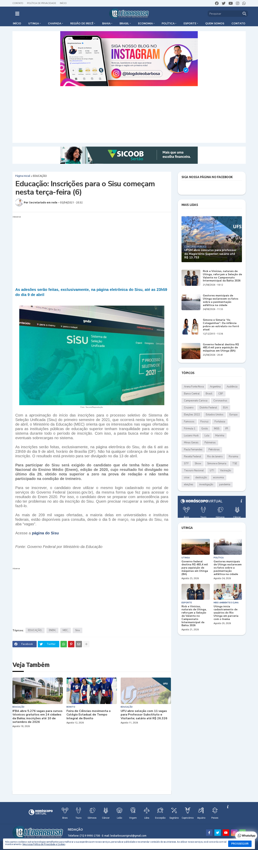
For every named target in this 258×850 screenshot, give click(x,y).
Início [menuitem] (17, 23)
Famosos (189, 421)
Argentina (215, 386)
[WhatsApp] (63, 644)
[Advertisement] (129, 114)
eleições (188, 484)
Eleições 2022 (192, 414)
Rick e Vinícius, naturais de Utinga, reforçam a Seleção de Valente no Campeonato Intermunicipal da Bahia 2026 (222, 276)
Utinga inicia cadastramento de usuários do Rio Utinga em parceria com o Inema (226, 613)
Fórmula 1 (189, 428)
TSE (234, 463)
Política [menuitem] (168, 23)
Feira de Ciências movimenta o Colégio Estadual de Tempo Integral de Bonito (88, 714)
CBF (220, 393)
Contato (17, 3)
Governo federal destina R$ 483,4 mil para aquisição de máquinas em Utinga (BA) (221, 347)
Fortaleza (220, 421)
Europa (233, 414)
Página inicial (22, 176)
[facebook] (217, 3)
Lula (207, 435)
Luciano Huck (191, 435)
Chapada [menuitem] (54, 23)
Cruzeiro (189, 407)
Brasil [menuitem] (124, 23)
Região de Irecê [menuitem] (81, 23)
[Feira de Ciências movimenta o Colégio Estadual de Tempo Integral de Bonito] (91, 691)
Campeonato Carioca (195, 400)
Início (63, 3)
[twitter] (224, 3)
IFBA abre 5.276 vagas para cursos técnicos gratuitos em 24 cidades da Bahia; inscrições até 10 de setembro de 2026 (37, 716)
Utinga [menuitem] (33, 23)
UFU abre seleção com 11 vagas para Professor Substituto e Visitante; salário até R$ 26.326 (144, 714)
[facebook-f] (209, 832)
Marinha (219, 435)
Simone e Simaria (216, 463)
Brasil (209, 393)
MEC (65, 630)
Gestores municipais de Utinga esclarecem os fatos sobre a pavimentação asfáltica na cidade (220, 300)
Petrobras (214, 449)
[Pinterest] (71, 644)
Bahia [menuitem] (106, 23)
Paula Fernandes (193, 449)
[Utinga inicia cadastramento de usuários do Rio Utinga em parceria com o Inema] (228, 592)
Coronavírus (220, 400)
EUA (225, 407)
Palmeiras (210, 442)
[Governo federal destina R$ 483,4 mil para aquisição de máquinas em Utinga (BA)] (191, 351)
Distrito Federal (208, 407)
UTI (212, 470)
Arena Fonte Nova (194, 386)
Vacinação (225, 470)
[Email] (79, 644)
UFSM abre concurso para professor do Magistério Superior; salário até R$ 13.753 (210, 253)
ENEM (52, 630)
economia (218, 477)
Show (198, 463)
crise (186, 477)
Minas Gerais (191, 442)
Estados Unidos (214, 414)
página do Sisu (45, 533)
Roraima (233, 456)
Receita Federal (192, 456)
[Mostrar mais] (86, 644)
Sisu (77, 630)
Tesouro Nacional (194, 470)
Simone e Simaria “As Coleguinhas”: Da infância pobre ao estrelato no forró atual (221, 324)
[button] (17, 13)
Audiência (232, 386)
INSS (216, 428)
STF (186, 463)
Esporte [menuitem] (190, 23)
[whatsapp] (244, 3)
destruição (201, 477)
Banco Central (192, 393)
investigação (206, 484)
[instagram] (237, 3)
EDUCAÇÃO (40, 176)
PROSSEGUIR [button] (240, 843)
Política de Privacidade (41, 3)
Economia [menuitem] (145, 23)
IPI (226, 428)
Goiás (204, 428)
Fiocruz (204, 421)
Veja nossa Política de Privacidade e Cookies (43, 844)
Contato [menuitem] (238, 23)
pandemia (224, 484)
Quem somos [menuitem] (214, 23)
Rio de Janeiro (215, 456)
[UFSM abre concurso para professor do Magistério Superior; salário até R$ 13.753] (212, 239)
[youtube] (231, 3)
